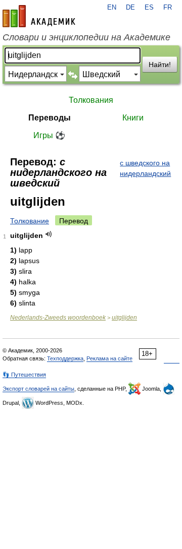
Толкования (91, 100)
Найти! (160, 64)
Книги (133, 117)
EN (111, 7)
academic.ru (39, 16)
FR (167, 7)
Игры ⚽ (49, 135)
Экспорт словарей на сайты (38, 389)
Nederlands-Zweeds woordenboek (58, 317)
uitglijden (124, 317)
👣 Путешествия (24, 375)
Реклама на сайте (109, 358)
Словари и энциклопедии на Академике (86, 37)
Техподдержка (65, 358)
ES (149, 7)
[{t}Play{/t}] (49, 234)
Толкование (29, 221)
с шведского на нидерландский (145, 168)
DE (130, 7)
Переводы (49, 117)
